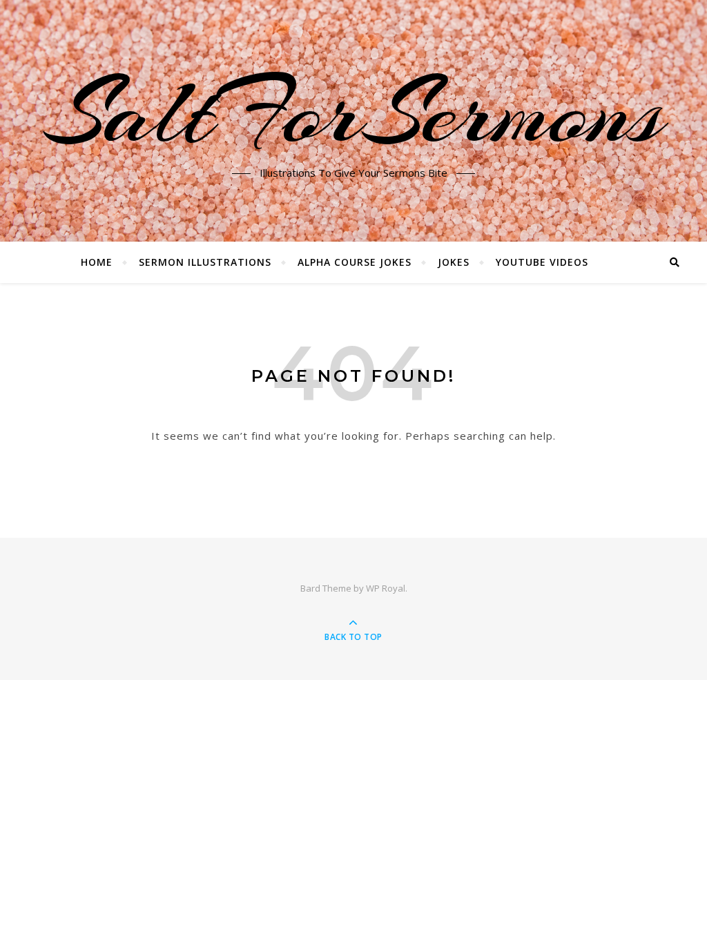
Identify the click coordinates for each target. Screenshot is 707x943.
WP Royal (385, 588)
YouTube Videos (542, 262)
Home (97, 262)
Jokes (453, 262)
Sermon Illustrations (205, 262)
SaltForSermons (354, 112)
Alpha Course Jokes (354, 262)
